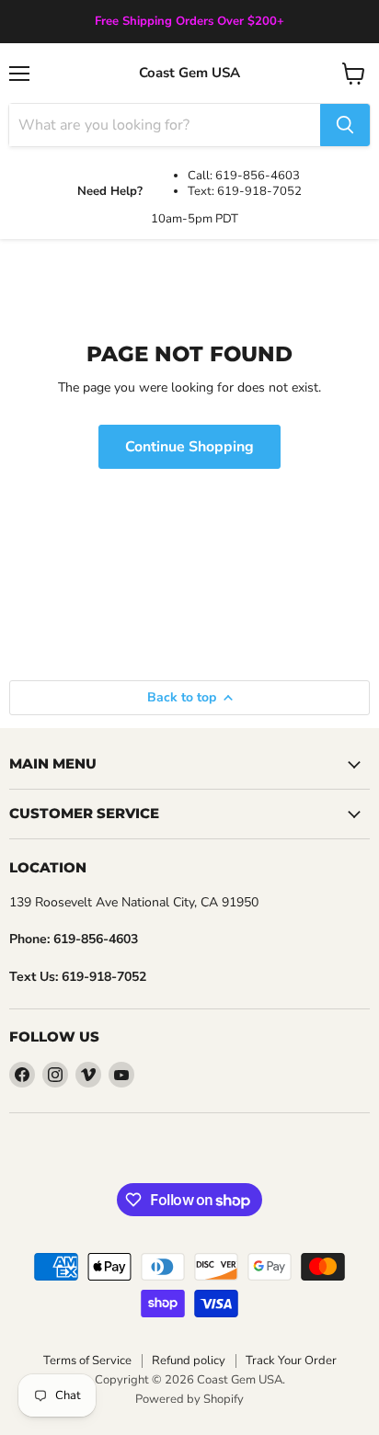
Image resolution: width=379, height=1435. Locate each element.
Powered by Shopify (189, 1399)
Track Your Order (291, 1360)
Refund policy (188, 1360)
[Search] (345, 125)
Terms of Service (87, 1360)
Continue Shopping (189, 447)
